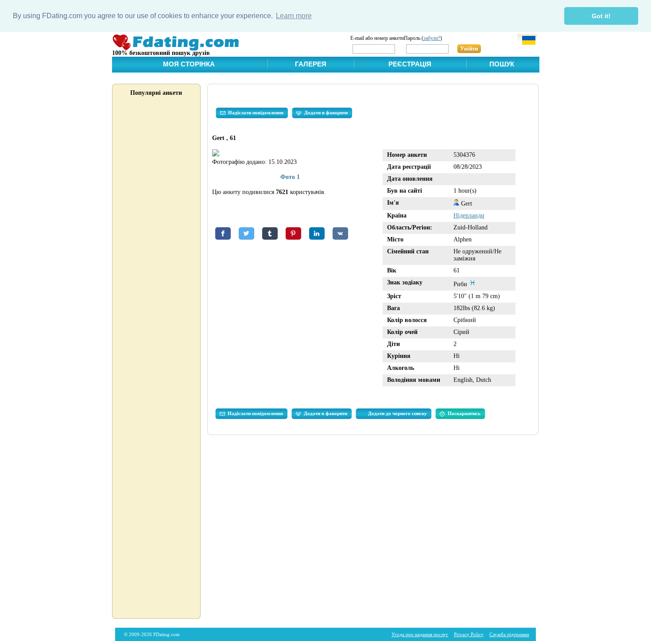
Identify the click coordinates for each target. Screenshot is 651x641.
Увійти (469, 48)
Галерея (310, 64)
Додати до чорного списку (397, 413)
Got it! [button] (601, 15)
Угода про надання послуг (419, 634)
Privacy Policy (469, 634)
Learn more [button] (294, 15)
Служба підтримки (509, 634)
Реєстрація (409, 64)
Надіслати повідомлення (255, 112)
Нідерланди (468, 215)
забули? (431, 38)
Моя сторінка (189, 64)
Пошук (501, 64)
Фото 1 (290, 177)
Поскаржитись (464, 413)
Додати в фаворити (326, 112)
